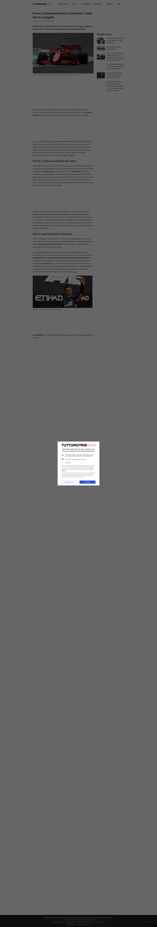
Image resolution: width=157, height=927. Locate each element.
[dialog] (78, 463)
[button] (78, 463)
